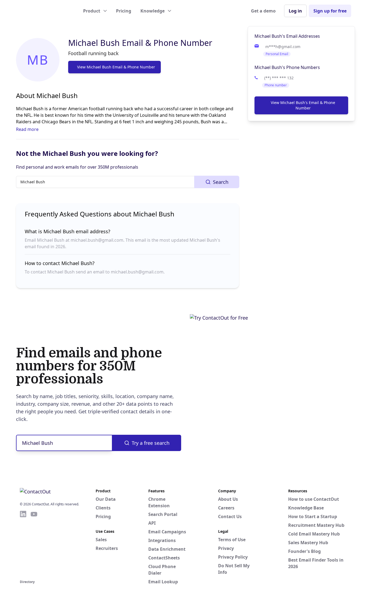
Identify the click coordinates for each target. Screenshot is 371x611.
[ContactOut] (46, 11)
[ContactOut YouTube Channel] (34, 544)
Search (220, 182)
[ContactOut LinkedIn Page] (23, 544)
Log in (295, 11)
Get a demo (263, 11)
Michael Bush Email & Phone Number (140, 42)
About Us (228, 499)
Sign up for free (330, 11)
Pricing (123, 11)
